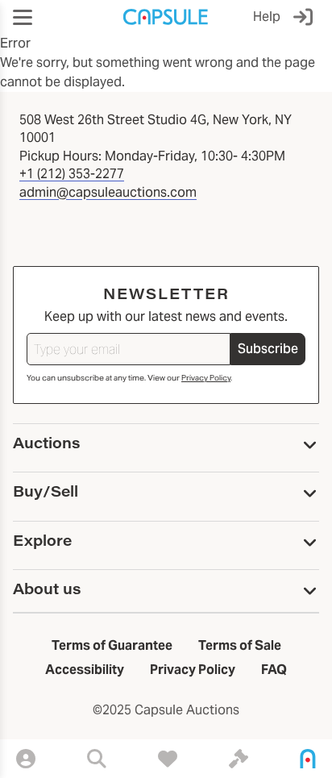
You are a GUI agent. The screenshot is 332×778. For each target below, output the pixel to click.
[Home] (308, 758)
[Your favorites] (167, 758)
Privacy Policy (205, 377)
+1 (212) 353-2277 (71, 173)
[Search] (96, 758)
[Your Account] (25, 758)
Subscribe (268, 348)
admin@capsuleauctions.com (108, 192)
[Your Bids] (238, 758)
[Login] (306, 17)
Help (266, 16)
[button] (22, 17)
